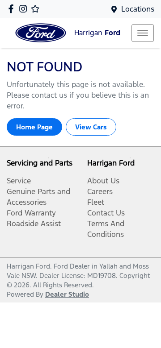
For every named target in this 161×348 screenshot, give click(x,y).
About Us (103, 181)
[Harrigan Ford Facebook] (13, 8)
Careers (100, 191)
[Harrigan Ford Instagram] (25, 8)
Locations (137, 9)
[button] (142, 33)
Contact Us (106, 213)
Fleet (95, 202)
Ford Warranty (31, 213)
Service (19, 181)
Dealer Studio (67, 294)
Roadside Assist (34, 223)
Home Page (34, 127)
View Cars (91, 127)
